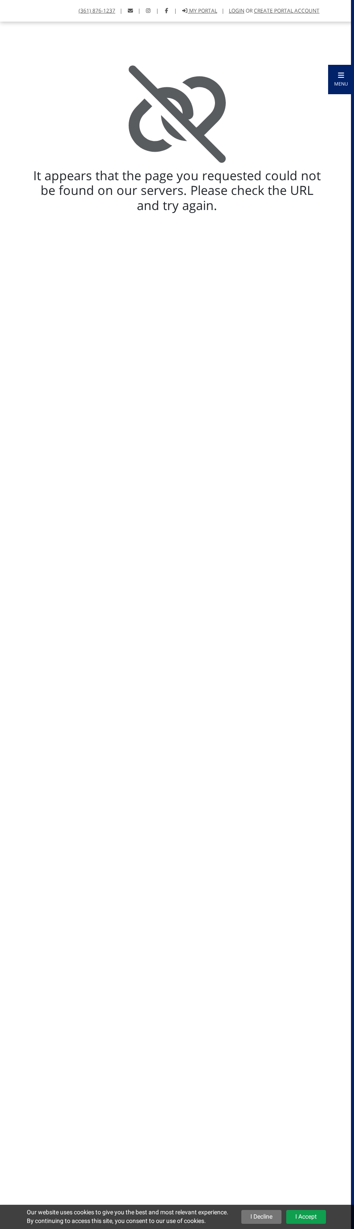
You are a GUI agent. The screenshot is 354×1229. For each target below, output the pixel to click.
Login (236, 10)
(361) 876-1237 (97, 10)
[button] (341, 79)
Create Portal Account (286, 10)
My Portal (202, 10)
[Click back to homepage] (16, 9)
